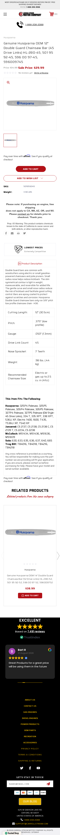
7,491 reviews (36, 631)
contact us (24, 214)
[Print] (18, 233)
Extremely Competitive (35, 251)
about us (30, 699)
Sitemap (35, 832)
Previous (2, 555)
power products (30, 724)
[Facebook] (6, 233)
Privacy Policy (30, 748)
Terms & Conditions (30, 754)
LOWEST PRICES (33, 247)
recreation (30, 736)
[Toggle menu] (9, 14)
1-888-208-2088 (33, 7)
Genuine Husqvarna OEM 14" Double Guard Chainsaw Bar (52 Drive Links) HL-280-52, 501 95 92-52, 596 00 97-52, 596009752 (30, 579)
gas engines (30, 712)
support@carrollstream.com (31, 823)
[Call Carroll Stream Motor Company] (20, 24)
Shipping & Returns (30, 760)
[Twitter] (24, 233)
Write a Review (41, 72)
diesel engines (30, 718)
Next (58, 555)
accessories (30, 742)
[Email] (12, 233)
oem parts (30, 730)
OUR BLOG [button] (30, 801)
